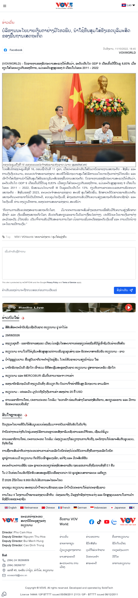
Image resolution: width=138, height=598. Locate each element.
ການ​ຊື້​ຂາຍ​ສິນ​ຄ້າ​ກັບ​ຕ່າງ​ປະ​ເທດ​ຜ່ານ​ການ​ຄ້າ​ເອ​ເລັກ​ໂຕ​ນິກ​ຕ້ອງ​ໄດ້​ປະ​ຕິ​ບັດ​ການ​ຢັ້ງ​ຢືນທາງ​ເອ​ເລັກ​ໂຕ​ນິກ (57, 451)
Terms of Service (69, 282)
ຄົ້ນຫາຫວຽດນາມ (120, 537)
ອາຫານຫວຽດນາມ (121, 563)
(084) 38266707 (16, 565)
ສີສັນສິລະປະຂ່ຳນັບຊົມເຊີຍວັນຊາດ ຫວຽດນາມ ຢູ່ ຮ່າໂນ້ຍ (36, 327)
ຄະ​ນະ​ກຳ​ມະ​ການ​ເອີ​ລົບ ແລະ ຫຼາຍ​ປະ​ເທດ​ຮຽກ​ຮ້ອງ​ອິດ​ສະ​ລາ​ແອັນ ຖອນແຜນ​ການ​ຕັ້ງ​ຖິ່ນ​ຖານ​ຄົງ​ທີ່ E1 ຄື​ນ (58, 466)
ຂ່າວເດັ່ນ (8, 22)
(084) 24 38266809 (18, 560)
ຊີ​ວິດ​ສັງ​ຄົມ (91, 543)
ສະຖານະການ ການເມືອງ (69, 565)
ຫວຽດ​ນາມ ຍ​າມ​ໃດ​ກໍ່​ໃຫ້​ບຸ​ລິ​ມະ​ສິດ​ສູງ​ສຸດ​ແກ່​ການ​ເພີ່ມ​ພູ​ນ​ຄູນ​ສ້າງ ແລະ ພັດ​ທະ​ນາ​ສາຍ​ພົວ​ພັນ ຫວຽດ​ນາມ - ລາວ (65, 352)
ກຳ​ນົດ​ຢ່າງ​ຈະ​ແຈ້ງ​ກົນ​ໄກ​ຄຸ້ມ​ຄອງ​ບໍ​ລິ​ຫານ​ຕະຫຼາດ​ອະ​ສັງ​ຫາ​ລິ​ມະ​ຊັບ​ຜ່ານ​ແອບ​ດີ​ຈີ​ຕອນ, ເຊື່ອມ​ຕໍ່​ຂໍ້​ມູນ (55, 432)
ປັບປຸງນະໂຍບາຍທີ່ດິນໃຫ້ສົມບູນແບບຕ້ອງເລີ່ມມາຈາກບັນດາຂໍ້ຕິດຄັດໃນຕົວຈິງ (44, 425)
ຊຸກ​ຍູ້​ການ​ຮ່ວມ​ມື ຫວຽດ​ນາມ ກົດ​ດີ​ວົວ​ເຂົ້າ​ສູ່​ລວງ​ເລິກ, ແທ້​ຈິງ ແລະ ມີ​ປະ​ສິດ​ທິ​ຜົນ (45, 458)
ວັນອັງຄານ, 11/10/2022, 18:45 (119, 49)
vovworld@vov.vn (17, 575)
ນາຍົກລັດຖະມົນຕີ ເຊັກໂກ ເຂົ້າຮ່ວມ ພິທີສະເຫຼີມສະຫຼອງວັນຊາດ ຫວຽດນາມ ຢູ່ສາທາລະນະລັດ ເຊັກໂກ (60, 368)
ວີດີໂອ (115, 556)
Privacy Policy (52, 282)
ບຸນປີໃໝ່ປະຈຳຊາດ (95, 550)
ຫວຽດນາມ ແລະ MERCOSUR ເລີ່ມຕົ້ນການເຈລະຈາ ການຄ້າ (39, 376)
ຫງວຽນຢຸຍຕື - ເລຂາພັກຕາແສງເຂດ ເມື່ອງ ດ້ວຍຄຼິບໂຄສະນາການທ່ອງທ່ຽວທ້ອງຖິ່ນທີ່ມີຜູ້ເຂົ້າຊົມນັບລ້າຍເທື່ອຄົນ (65, 343)
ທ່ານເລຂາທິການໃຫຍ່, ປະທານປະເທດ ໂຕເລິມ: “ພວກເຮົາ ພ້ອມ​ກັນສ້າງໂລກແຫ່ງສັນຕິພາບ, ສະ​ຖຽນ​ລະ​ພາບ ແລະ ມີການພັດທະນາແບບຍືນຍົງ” (70, 402)
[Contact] (3, 594)
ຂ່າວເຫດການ (92, 537)
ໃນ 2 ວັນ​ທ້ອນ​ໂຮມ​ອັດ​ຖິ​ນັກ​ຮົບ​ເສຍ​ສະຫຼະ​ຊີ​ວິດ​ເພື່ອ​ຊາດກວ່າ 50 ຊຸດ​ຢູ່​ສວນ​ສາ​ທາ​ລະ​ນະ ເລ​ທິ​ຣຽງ (54, 473)
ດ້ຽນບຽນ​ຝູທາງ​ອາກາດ (70, 550)
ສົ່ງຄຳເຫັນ (122, 290)
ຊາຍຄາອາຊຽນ (67, 543)
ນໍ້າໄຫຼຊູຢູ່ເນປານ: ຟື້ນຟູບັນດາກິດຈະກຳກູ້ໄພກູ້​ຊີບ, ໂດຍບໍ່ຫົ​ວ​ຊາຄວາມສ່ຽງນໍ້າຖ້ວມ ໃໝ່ (52, 360)
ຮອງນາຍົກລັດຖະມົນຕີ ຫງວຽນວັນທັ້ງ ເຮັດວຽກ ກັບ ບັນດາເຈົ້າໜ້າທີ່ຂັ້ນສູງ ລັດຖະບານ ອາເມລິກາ (57, 384)
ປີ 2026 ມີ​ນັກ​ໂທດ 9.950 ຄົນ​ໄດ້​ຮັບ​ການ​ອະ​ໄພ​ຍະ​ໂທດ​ (32, 480)
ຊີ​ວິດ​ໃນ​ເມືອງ (118, 543)
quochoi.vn (79, 164)
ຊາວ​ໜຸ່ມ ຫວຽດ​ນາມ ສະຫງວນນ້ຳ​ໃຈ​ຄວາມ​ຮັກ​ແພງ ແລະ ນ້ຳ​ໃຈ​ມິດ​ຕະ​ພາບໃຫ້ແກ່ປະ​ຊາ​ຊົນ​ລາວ (53, 488)
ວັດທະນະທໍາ (92, 556)
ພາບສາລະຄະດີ (67, 556)
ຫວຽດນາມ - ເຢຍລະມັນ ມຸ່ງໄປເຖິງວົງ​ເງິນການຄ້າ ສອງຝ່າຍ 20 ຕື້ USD (43, 392)
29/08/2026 (12, 335)
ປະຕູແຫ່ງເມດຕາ (120, 550)
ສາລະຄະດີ (91, 563)
